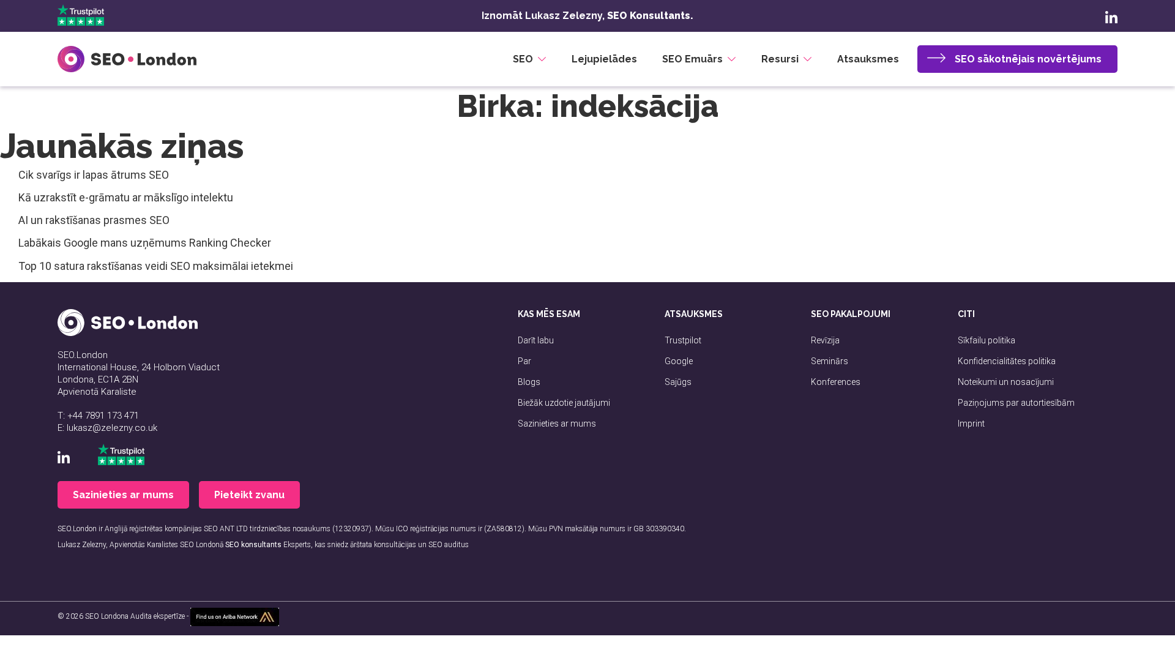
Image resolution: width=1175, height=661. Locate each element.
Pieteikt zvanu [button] (249, 495)
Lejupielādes (604, 59)
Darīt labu (536, 340)
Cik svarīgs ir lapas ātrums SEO (93, 174)
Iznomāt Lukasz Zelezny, (587, 15)
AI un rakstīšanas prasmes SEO (94, 220)
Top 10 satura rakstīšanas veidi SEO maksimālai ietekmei (155, 266)
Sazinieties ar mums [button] (123, 495)
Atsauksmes (868, 59)
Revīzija (825, 340)
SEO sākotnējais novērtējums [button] (1028, 59)
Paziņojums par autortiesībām (1016, 403)
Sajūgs (678, 382)
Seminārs (829, 361)
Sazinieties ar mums (557, 423)
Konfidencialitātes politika (1007, 361)
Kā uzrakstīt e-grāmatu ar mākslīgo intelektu (125, 197)
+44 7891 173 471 (103, 415)
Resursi (780, 59)
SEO (523, 59)
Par (524, 361)
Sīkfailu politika (986, 340)
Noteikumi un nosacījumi (1006, 382)
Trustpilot (683, 340)
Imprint (971, 423)
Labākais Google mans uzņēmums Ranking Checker (144, 242)
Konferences (835, 382)
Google (679, 361)
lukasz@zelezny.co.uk (112, 427)
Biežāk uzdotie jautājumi (564, 403)
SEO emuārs (692, 59)
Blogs (529, 382)
